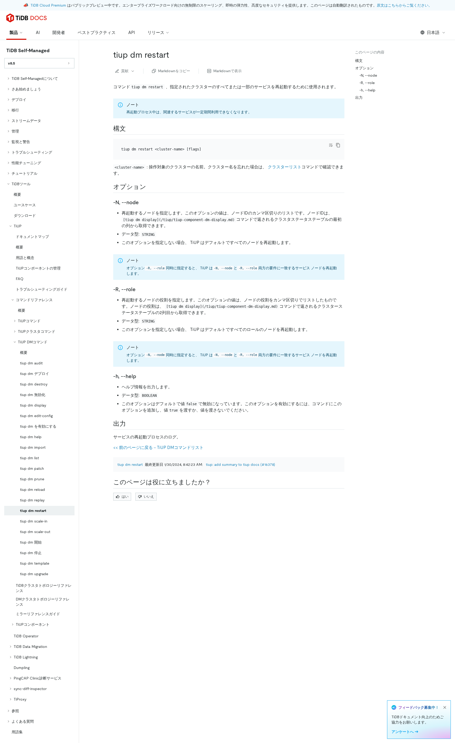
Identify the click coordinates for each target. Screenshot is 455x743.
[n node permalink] (143, 202)
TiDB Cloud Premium (48, 5)
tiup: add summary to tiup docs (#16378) (240, 464)
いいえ (149, 496)
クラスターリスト (284, 166)
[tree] (39, 405)
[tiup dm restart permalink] (173, 55)
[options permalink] (150, 187)
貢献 (124, 71)
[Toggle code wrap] (330, 145)
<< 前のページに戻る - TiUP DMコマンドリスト (158, 447)
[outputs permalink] (130, 424)
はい (125, 496)
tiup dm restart (130, 464)
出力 (359, 97)
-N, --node (368, 75)
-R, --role (367, 83)
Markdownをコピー (174, 71)
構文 (359, 60)
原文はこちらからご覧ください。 (404, 5)
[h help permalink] (140, 376)
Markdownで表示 (227, 71)
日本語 (433, 32)
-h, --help (367, 90)
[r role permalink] (140, 289)
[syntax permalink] (130, 128)
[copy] (338, 145)
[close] (444, 707)
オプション (364, 68)
